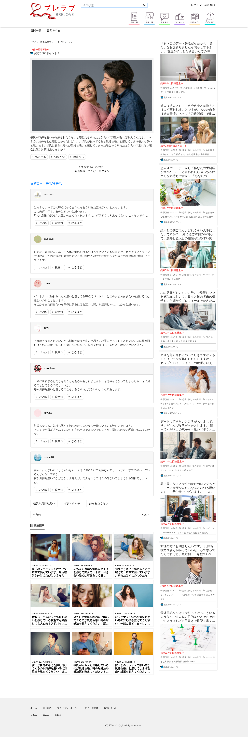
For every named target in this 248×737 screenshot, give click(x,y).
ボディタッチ (72, 503)
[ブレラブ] (53, 10)
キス (182, 404)
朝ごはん (167, 279)
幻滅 (199, 595)
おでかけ (210, 466)
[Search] (144, 5)
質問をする (53, 30)
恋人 (200, 217)
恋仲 (185, 341)
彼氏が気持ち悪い (44, 503)
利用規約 (47, 708)
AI (207, 337)
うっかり (211, 88)
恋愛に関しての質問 (193, 88)
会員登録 (209, 5)
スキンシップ (190, 404)
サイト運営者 (91, 708)
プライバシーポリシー (68, 708)
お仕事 (209, 150)
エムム (46, 715)
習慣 (178, 279)
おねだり (210, 212)
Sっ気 (208, 399)
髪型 (162, 599)
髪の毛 (205, 533)
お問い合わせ (110, 708)
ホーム (33, 708)
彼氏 (183, 92)
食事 (211, 217)
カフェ (163, 470)
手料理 (205, 217)
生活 (174, 279)
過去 (202, 154)
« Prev (37, 514)
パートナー (179, 217)
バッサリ (167, 533)
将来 (165, 341)
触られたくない (98, 503)
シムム (33, 715)
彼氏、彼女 (186, 154)
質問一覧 (36, 30)
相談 (198, 154)
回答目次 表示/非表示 (46, 183)
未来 (194, 341)
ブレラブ (118, 725)
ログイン (196, 5)
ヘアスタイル (178, 533)
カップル (169, 217)
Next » (145, 514)
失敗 (174, 92)
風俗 (207, 154)
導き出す (172, 341)
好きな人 (167, 154)
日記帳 (179, 661)
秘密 (185, 661)
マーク (209, 657)
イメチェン (165, 595)
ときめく (210, 590)
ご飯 (162, 217)
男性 (213, 595)
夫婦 (169, 92)
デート (163, 92)
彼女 (178, 92)
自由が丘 (59, 715)
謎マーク (191, 661)
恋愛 (193, 154)
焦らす (171, 408)
